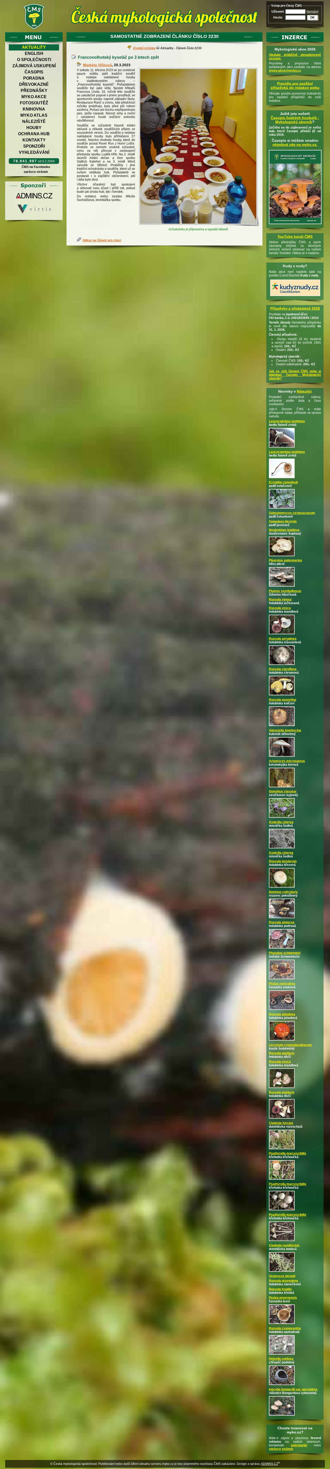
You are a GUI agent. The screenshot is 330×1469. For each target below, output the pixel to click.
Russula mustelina (282, 700)
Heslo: (278, 17)
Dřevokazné (34, 84)
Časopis (33, 72)
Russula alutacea (281, 922)
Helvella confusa (281, 1359)
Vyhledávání (34, 152)
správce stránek (36, 172)
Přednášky (34, 90)
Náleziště (34, 121)
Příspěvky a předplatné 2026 (295, 308)
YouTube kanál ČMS (294, 236)
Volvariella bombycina (285, 730)
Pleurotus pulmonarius (285, 560)
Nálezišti (304, 391)
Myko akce (34, 97)
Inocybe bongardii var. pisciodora (293, 1389)
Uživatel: (277, 11)
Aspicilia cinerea (281, 822)
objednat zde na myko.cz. (295, 144)
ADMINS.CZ (269, 1464)
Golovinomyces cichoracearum (292, 513)
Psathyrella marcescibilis (287, 1153)
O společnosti (34, 59)
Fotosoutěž (34, 103)
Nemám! (312, 11)
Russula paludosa (282, 1014)
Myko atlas (33, 115)
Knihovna (34, 109)
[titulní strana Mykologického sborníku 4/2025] (295, 224)
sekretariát (299, 1445)
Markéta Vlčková (97, 65)
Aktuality (34, 47)
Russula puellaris (281, 1053)
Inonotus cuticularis (283, 892)
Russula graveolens (283, 1280)
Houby (34, 127)
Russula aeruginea (282, 638)
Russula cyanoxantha (285, 1328)
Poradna (34, 78)
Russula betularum (283, 861)
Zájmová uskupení (34, 66)
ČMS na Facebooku (36, 167)
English (34, 53)
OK (312, 17)
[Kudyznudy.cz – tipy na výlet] (295, 296)
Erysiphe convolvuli (283, 482)
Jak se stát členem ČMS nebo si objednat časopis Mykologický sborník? (295, 374)
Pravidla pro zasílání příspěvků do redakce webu (295, 85)
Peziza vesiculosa (282, 983)
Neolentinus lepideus (284, 530)
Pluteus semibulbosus (285, 591)
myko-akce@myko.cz (285, 70)
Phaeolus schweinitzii (284, 953)
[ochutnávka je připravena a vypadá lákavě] (199, 147)
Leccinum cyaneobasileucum (290, 1045)
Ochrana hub (34, 134)
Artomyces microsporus (287, 761)
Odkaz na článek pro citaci (101, 240)
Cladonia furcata (281, 1123)
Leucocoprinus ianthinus (287, 421)
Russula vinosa (280, 599)
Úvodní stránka (144, 48)
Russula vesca (280, 608)
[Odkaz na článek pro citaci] (79, 240)
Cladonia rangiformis (284, 1245)
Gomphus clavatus (282, 791)
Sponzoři (34, 146)
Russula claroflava (282, 669)
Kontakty (34, 140)
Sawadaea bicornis (283, 521)
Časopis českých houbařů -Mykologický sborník (295, 120)
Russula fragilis (280, 1289)
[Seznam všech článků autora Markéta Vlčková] (80, 65)
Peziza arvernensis (283, 1297)
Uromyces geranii (282, 1276)
